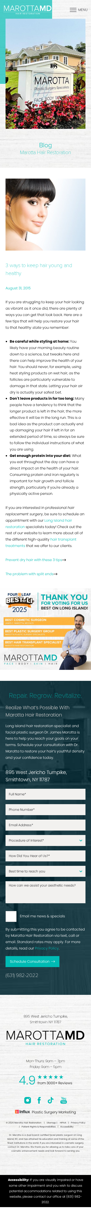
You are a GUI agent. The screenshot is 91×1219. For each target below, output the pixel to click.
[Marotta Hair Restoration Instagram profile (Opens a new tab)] (27, 1100)
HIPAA (63, 1122)
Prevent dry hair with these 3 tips (34, 559)
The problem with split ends (29, 573)
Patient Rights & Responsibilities (39, 1126)
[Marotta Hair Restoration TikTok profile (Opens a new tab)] (50, 1100)
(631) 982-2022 (22, 975)
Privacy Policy (47, 948)
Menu (83, 9)
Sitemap (51, 1122)
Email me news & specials (42, 916)
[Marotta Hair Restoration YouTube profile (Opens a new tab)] (63, 1100)
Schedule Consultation (29, 961)
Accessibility (66, 1126)
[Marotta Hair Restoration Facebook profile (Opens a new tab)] (39, 1100)
